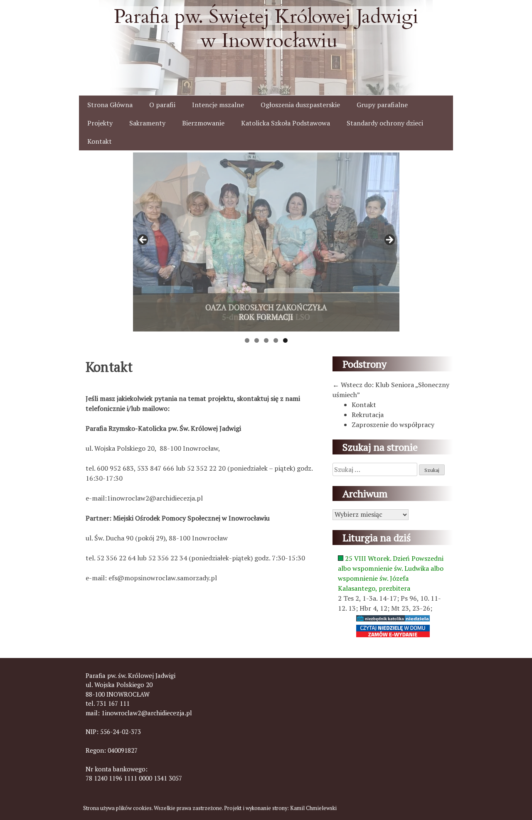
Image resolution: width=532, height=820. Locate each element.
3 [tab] (266, 340)
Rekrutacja (368, 414)
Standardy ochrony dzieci (385, 123)
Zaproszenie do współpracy (393, 424)
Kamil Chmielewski (313, 808)
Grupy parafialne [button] (382, 104)
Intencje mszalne (218, 104)
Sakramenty (147, 123)
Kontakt (99, 141)
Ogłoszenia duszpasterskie (300, 104)
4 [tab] (275, 340)
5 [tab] (285, 340)
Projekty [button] (100, 123)
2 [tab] (256, 340)
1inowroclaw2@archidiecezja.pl (146, 713)
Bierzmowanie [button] (203, 123)
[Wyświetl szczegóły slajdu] (266, 241)
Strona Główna (110, 104)
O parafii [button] (162, 104)
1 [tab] (247, 340)
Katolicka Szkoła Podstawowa (285, 123)
